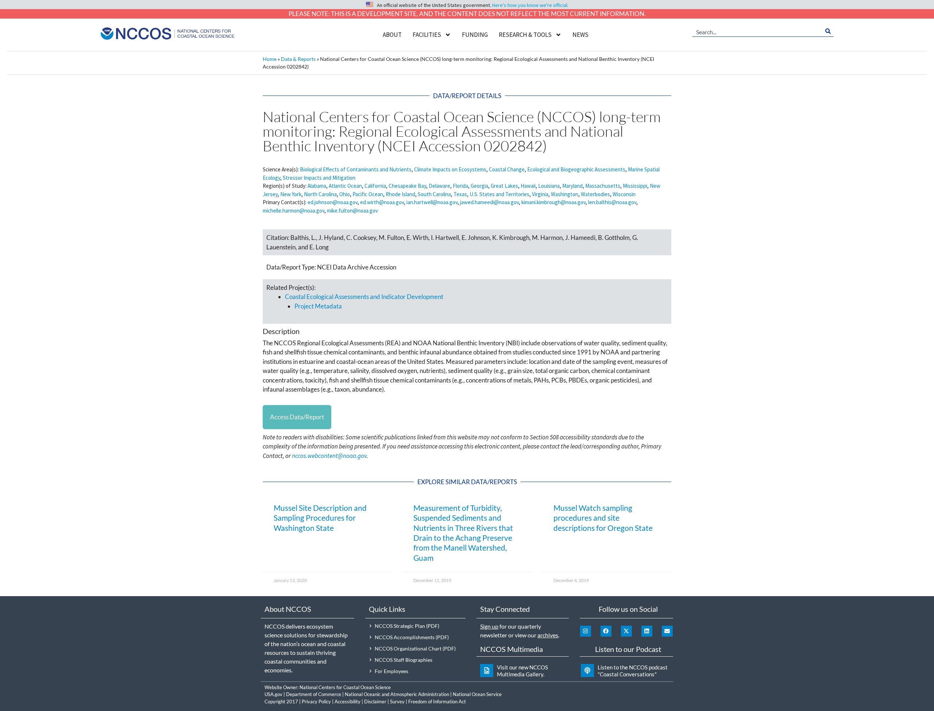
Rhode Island (400, 194)
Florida (460, 185)
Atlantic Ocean (345, 185)
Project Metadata (318, 306)
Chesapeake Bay (407, 185)
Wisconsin (624, 194)
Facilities (427, 35)
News (580, 35)
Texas (460, 194)
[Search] (828, 31)
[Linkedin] (646, 631)
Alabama (317, 185)
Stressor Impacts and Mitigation (319, 177)
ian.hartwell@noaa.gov (432, 202)
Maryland (572, 185)
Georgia (479, 185)
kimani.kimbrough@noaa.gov (553, 202)
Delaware (439, 185)
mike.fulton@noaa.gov (352, 210)
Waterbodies (595, 194)
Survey (397, 701)
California (375, 185)
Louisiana (549, 185)
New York (290, 194)
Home (270, 59)
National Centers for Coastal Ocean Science (345, 687)
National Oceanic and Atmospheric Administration (397, 694)
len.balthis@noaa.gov (612, 202)
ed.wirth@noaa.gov (382, 202)
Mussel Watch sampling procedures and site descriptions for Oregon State (603, 517)
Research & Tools (525, 35)
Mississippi (635, 185)
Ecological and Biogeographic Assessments (576, 169)
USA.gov (273, 694)
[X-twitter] (626, 631)
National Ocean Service (477, 694)
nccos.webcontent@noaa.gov (329, 456)
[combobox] (757, 31)
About (392, 35)
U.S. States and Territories (499, 194)
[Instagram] (585, 631)
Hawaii (528, 185)
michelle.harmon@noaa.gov (293, 210)
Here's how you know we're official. (530, 5)
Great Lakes (504, 185)
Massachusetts (602, 185)
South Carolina (434, 194)
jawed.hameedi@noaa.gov (489, 202)
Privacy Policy (316, 701)
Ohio (344, 194)
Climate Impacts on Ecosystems (450, 169)
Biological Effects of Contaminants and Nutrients (356, 169)
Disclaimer (375, 701)
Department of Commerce (313, 694)
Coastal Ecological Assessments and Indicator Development (364, 296)
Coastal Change (507, 169)
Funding (475, 35)
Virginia (540, 194)
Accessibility (347, 701)
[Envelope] (667, 631)
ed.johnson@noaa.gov (333, 202)
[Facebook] (606, 631)
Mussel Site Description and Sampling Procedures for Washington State (320, 517)
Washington (564, 194)
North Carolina (320, 194)
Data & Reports (298, 59)
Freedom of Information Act (437, 701)
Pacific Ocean (367, 194)
